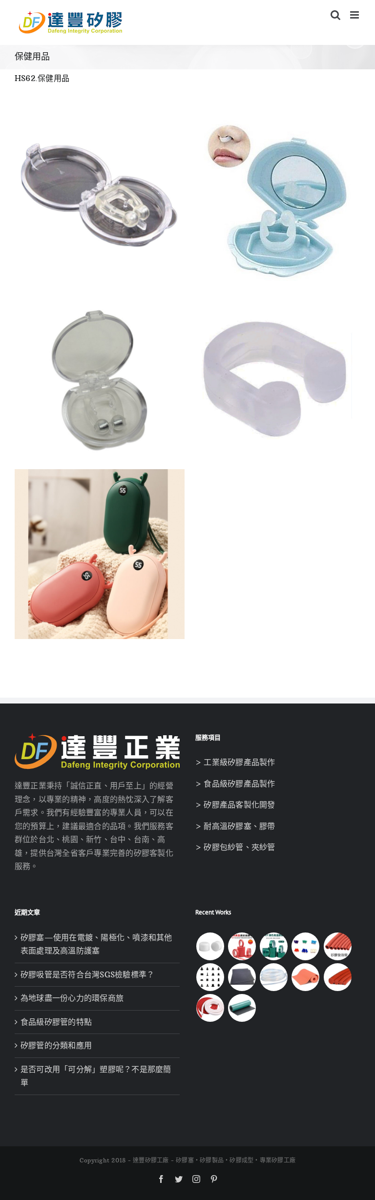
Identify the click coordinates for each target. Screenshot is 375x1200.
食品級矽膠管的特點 (56, 1022)
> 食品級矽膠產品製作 (235, 783)
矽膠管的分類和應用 (56, 1045)
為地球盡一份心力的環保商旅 (72, 998)
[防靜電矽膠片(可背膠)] (241, 977)
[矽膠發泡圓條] (337, 977)
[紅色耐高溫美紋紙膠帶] (241, 946)
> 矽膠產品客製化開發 (235, 804)
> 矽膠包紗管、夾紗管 (235, 847)
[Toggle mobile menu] (355, 15)
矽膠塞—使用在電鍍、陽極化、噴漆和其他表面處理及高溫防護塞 (96, 944)
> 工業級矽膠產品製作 (235, 762)
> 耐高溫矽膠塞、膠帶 (235, 826)
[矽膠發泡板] (305, 977)
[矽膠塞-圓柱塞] (210, 946)
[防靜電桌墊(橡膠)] (241, 1008)
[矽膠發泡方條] (210, 1008)
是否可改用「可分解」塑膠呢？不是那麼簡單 (96, 1076)
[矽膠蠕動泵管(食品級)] (274, 977)
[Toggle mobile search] (335, 15)
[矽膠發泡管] (337, 946)
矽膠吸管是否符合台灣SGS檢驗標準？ (87, 974)
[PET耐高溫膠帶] (274, 946)
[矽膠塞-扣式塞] (210, 977)
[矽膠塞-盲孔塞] (305, 946)
